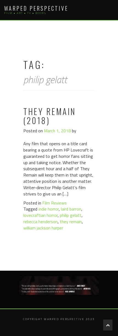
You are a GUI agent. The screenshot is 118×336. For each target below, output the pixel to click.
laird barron (71, 209)
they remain (71, 221)
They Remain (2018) (49, 116)
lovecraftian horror (40, 215)
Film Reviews (54, 203)
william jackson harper (43, 228)
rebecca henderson (40, 221)
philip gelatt (71, 215)
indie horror (48, 209)
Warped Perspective (36, 8)
